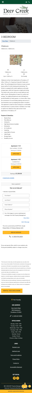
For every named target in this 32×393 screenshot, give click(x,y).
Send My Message (16, 232)
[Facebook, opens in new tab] (14, 378)
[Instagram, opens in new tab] (17, 378)
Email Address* (8, 204)
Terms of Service (16, 228)
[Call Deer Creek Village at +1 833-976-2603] (29, 2)
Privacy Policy (6, 228)
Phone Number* (9, 209)
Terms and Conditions (16, 355)
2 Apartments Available (8, 178)
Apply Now (17, 153)
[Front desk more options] (29, 386)
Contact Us (16, 363)
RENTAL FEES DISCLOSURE (11, 291)
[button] (27, 2)
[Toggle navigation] (2, 2)
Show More (26, 218)
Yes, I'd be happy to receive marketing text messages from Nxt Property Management (15, 214)
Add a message (25, 222)
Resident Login (16, 347)
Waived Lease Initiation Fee (16, 391)
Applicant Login (16, 351)
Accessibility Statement (16, 367)
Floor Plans (5, 41)
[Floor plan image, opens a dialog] (16, 60)
